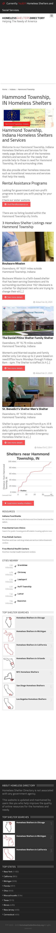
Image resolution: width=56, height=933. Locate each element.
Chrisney (22, 572)
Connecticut (9, 914)
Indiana (13, 89)
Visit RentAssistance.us (17, 204)
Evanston (21, 600)
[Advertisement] (28, 55)
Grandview (22, 565)
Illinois (6, 904)
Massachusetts (10, 895)
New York (8, 871)
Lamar (21, 593)
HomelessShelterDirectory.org (31, 925)
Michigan (8, 881)
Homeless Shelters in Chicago (30, 617)
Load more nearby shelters (19, 503)
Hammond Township (26, 89)
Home (4, 89)
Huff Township (24, 586)
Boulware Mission (13, 263)
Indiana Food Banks (11, 516)
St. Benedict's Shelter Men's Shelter (25, 409)
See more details (14, 297)
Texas (6, 900)
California (8, 876)
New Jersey (9, 909)
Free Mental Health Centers (15, 548)
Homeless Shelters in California (31, 644)
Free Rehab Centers (11, 537)
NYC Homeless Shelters (27, 672)
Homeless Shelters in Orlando (30, 658)
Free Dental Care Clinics (13, 527)
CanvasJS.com (48, 496)
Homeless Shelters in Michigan (31, 631)
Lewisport (22, 579)
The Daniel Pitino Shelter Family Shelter (27, 337)
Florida (7, 885)
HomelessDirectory (23, 18)
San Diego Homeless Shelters (30, 685)
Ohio (6, 890)
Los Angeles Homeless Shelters (31, 699)
